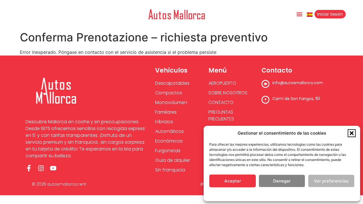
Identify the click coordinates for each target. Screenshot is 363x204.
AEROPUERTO (222, 83)
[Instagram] (41, 168)
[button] (351, 133)
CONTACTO (220, 102)
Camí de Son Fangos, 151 (296, 98)
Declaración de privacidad (293, 194)
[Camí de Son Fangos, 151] (265, 100)
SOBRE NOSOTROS (227, 93)
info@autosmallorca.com (297, 83)
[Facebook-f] (29, 168)
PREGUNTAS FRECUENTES (221, 115)
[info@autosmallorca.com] (265, 84)
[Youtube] (53, 168)
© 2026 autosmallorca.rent (59, 184)
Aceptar (232, 181)
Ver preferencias (331, 181)
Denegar (282, 181)
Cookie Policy (258, 194)
